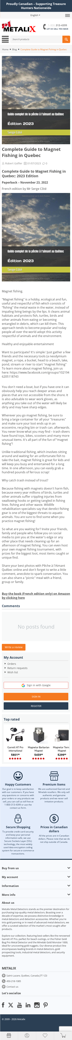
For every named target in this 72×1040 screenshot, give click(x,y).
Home (5, 49)
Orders (11, 664)
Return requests (17, 668)
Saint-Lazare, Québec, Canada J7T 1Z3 (26, 975)
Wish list (12, 672)
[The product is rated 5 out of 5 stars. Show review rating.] (15, 758)
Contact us (12, 986)
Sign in (36, 696)
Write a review (14, 647)
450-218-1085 (13, 981)
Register (36, 706)
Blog (14, 49)
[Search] (66, 39)
